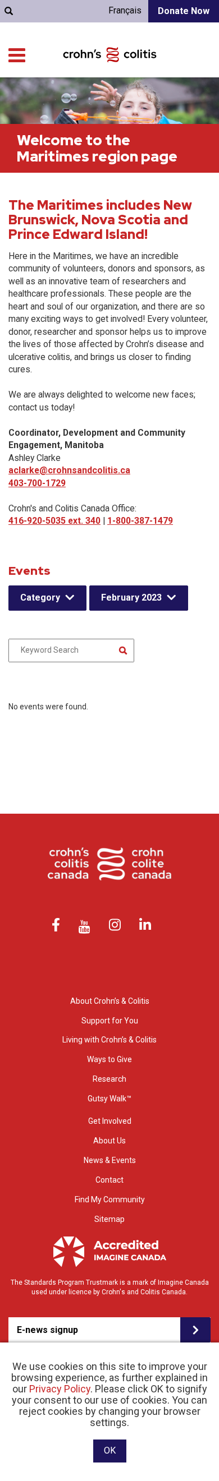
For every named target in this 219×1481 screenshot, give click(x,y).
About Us (109, 1140)
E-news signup (47, 1330)
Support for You (109, 1020)
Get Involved (109, 1120)
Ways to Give (109, 1059)
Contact (109, 1179)
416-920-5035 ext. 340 (54, 520)
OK (110, 1450)
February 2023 (131, 597)
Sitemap (109, 1219)
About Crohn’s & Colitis (109, 1000)
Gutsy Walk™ (109, 1098)
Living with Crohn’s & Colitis (109, 1039)
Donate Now (183, 11)
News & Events (110, 1160)
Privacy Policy (59, 1389)
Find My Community (110, 1199)
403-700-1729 (37, 483)
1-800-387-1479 (140, 520)
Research (109, 1078)
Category (40, 597)
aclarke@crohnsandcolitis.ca (69, 470)
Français (125, 10)
